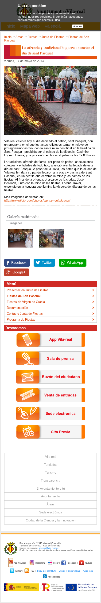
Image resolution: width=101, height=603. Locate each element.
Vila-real (50, 456)
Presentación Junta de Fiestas (27, 290)
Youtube (88, 563)
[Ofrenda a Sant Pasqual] (21, 249)
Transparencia (50, 480)
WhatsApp (75, 262)
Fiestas (32, 37)
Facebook (19, 262)
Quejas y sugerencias (69, 571)
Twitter (47, 262)
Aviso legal (88, 571)
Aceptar (77, 26)
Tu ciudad (50, 465)
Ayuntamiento (50, 496)
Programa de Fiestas (21, 319)
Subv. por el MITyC (46, 571)
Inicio (8, 37)
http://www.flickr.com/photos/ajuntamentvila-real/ (37, 200)
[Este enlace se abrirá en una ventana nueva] (50, 424)
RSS (32, 571)
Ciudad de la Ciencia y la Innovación (50, 520)
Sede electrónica (50, 512)
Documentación (17, 308)
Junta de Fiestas (53, 37)
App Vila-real (20, 563)
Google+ (19, 272)
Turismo (50, 472)
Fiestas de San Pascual (24, 296)
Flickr (55, 563)
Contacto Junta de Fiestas (25, 313)
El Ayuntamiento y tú (50, 488)
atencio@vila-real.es (48, 548)
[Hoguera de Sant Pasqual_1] (51, 249)
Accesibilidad (53, 577)
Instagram (40, 563)
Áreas (19, 37)
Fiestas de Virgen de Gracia (26, 302)
